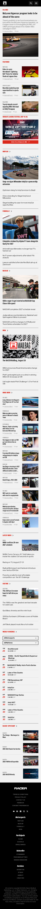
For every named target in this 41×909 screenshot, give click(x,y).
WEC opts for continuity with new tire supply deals (10, 494)
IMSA (20, 829)
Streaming (20, 854)
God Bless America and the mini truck (17, 611)
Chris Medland (8, 446)
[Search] (31, 3)
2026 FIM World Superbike (11, 762)
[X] (27, 811)
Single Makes (20, 844)
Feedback (20, 803)
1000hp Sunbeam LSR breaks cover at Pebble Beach (20, 617)
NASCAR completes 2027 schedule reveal (19, 309)
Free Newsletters (20, 857)
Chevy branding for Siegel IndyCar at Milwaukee (17, 197)
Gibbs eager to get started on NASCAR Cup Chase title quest (19, 302)
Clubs (20, 839)
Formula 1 (20, 826)
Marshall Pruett (8, 79)
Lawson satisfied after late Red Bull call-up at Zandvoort (20, 263)
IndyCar (20, 821)
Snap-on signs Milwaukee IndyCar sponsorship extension (20, 182)
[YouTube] (14, 811)
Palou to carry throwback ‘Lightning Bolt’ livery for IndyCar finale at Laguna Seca (10, 73)
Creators (20, 878)
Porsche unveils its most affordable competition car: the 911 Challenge (16, 576)
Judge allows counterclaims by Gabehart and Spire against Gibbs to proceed (20, 316)
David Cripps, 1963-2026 (10, 480)
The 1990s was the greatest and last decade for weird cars (20, 604)
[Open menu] (36, 3)
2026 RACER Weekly (9, 774)
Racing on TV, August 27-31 (13, 562)
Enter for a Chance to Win (19, 142)
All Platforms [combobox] (8, 643)
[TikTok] (20, 811)
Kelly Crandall (7, 473)
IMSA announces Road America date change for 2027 (20, 369)
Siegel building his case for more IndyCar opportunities (18, 204)
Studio (20, 872)
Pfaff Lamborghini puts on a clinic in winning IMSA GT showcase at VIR (19, 376)
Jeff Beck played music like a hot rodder (18, 624)
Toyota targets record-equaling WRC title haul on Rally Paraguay (11, 106)
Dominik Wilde (8, 420)
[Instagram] (24, 811)
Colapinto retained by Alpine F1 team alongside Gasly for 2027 (20, 242)
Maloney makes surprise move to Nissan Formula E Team (10, 415)
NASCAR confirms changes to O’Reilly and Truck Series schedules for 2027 (19, 323)
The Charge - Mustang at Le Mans (11, 736)
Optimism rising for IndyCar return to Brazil (19, 190)
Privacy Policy (20, 797)
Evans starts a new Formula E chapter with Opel (11, 521)
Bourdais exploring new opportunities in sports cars (11, 90)
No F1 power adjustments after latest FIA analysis (18, 257)
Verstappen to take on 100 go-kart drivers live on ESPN (11, 442)
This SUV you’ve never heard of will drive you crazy (10, 593)
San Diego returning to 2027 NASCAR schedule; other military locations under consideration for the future (11, 469)
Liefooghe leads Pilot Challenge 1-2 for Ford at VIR (20, 383)
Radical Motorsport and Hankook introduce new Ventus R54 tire (19, 569)
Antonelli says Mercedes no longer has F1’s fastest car (19, 250)
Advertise (20, 869)
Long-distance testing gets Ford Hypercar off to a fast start (11, 402)
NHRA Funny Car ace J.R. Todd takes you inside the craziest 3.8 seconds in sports (18, 555)
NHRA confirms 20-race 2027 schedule (10, 543)
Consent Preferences (20, 805)
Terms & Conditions (20, 794)
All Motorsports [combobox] (9, 638)
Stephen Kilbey (8, 31)
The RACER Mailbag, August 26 (14, 360)
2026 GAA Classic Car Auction (11, 749)
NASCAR (20, 823)
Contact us (20, 800)
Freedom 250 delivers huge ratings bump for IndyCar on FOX (11, 455)
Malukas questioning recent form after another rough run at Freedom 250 (11, 509)
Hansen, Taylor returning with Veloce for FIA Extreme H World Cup (10, 429)
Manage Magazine (20, 860)
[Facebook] (17, 811)
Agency (20, 875)
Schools (20, 842)
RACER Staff (7, 112)
